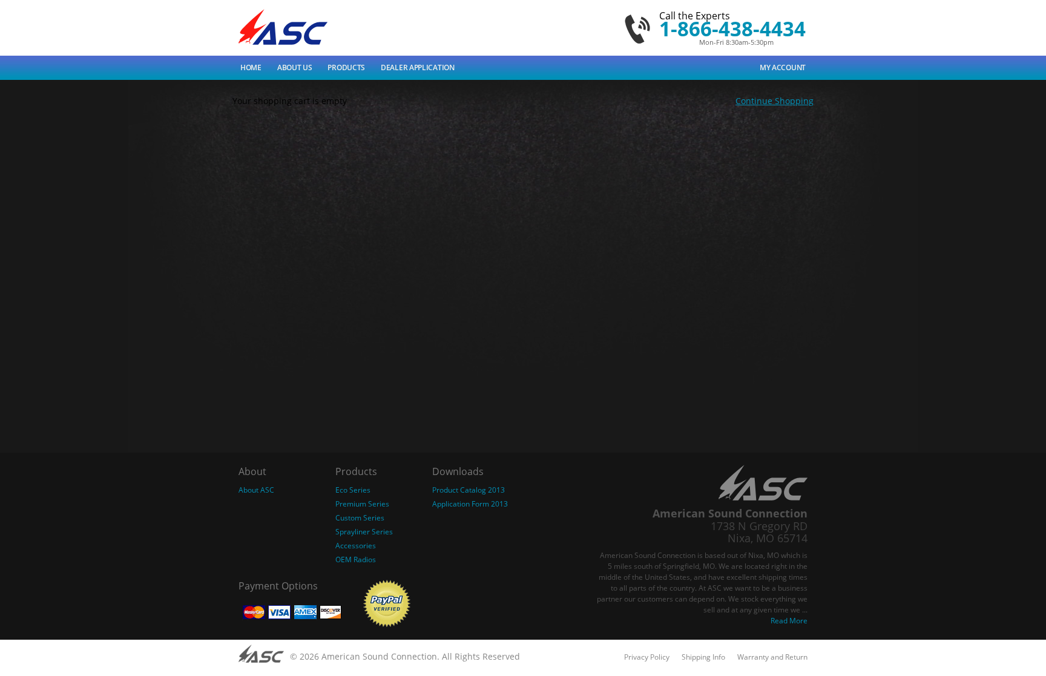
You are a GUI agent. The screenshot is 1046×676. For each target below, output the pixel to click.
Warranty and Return (772, 657)
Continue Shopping (774, 101)
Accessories (355, 545)
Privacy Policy (646, 657)
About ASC (256, 490)
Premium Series (362, 504)
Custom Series (359, 518)
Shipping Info (703, 657)
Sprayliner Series (364, 532)
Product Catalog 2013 (468, 490)
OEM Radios (355, 559)
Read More (789, 620)
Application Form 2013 (470, 504)
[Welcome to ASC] (282, 27)
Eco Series (352, 490)
